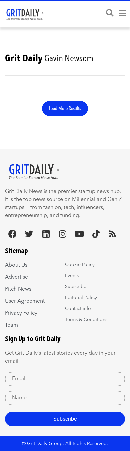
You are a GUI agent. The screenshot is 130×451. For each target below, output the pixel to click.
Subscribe (65, 419)
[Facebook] (12, 233)
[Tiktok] (95, 233)
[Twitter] (29, 233)
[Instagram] (62, 233)
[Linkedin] (45, 233)
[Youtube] (79, 233)
